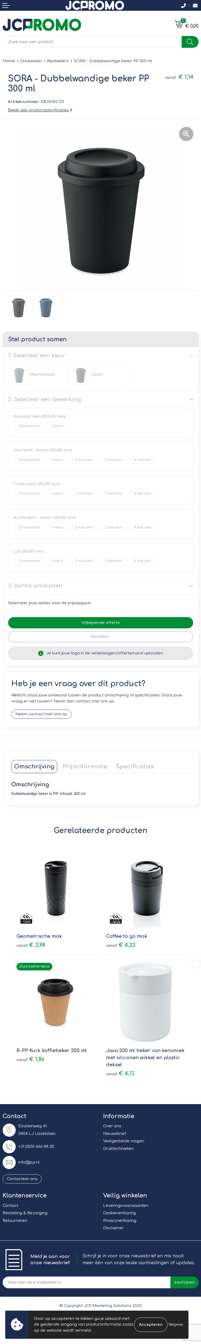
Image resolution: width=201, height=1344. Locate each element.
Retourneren (15, 1220)
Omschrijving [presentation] (34, 766)
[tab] (34, 766)
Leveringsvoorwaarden (125, 1205)
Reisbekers (58, 61)
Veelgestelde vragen (123, 1141)
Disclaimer (113, 1228)
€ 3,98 (30, 945)
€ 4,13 (120, 1074)
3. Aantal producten (35, 586)
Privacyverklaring (119, 1220)
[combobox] (92, 42)
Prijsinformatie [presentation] (85, 766)
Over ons (112, 1126)
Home (9, 61)
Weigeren (176, 1324)
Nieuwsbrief (114, 1133)
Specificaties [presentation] (135, 766)
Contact (10, 1205)
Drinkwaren (31, 61)
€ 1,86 (30, 1059)
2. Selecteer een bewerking (44, 399)
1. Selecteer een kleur (36, 356)
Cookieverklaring (119, 1213)
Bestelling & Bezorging (25, 1213)
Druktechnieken (118, 1148)
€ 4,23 (120, 945)
